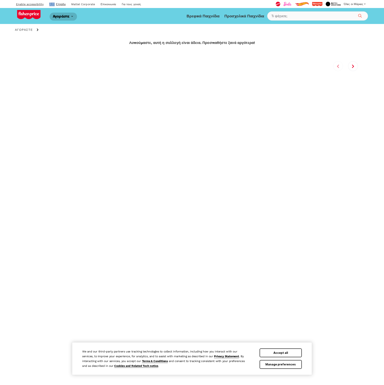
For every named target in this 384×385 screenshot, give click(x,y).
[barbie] (287, 4)
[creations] (333, 4)
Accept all (280, 352)
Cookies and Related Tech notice (136, 365)
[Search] (359, 15)
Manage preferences (280, 364)
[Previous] (338, 66)
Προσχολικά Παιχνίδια (244, 16)
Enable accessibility (30, 4)
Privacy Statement (226, 356)
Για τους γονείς (131, 4)
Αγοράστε (61, 16)
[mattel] (278, 4)
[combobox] (317, 16)
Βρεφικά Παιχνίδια (203, 16)
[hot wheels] (301, 4)
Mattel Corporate (83, 4)
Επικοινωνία (108, 4)
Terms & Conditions (155, 361)
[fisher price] (317, 4)
